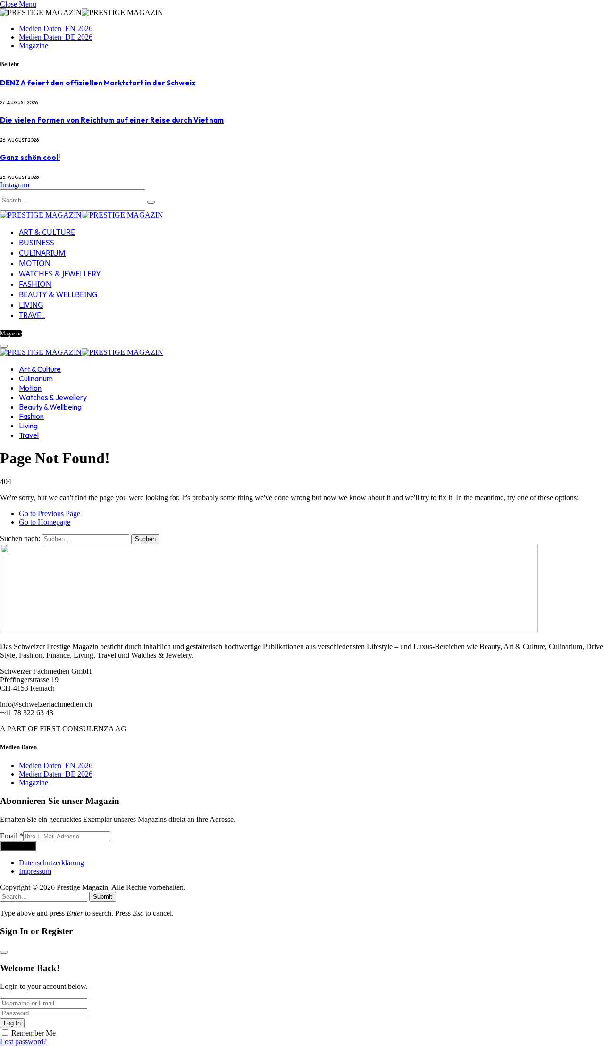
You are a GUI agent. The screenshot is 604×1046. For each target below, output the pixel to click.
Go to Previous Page (49, 514)
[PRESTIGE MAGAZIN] (81, 215)
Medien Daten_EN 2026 (55, 29)
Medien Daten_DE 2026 (55, 37)
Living (31, 305)
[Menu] (4, 346)
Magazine (33, 46)
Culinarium (42, 253)
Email (11, 836)
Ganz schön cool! (30, 157)
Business (36, 242)
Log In (12, 1023)
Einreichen (18, 846)
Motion (34, 263)
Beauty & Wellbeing (58, 294)
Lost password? (23, 1042)
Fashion (35, 284)
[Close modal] (4, 952)
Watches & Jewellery (60, 273)
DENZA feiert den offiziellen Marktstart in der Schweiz (97, 82)
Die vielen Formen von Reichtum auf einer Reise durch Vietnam (112, 120)
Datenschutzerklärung (51, 863)
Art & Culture (47, 232)
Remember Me (33, 1033)
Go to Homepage (44, 522)
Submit (102, 896)
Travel (32, 315)
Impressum (35, 871)
